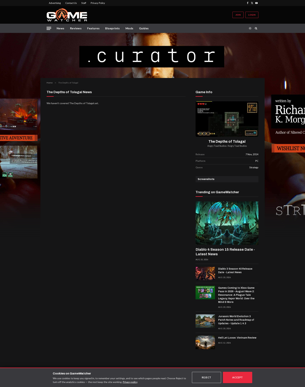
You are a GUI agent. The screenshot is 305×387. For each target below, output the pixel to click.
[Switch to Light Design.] (250, 28)
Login (251, 14)
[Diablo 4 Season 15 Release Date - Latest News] (227, 223)
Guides (144, 28)
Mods (129, 28)
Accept (237, 377)
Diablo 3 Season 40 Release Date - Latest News (235, 270)
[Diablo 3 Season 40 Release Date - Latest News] (205, 273)
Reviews (76, 28)
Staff (83, 3)
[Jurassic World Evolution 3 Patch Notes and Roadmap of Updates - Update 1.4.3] (205, 321)
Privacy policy (130, 381)
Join (238, 14)
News (60, 28)
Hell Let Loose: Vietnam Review (237, 337)
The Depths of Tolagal (227, 141)
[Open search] (256, 28)
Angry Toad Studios (216, 146)
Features (93, 28)
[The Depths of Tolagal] (227, 119)
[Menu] (49, 28)
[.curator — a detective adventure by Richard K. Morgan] (152, 55)
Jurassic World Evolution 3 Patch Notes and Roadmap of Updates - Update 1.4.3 (236, 320)
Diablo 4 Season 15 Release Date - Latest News (225, 252)
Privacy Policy (98, 3)
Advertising (55, 3)
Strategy (253, 167)
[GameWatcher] (67, 15)
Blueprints (112, 28)
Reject (206, 377)
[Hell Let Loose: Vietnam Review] (205, 342)
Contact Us (71, 3)
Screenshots (206, 179)
